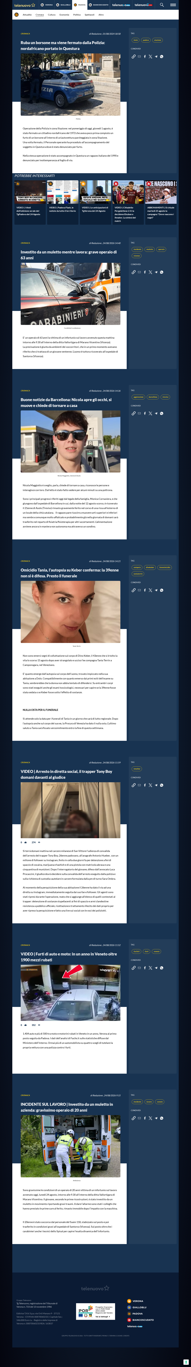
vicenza (137, 256)
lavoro (149, 1102)
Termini (112, 1336)
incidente (137, 249)
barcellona (153, 397)
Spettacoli (89, 14)
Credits (126, 1336)
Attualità (27, 14)
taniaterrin (138, 574)
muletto (149, 249)
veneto (156, 951)
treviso (165, 397)
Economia (64, 14)
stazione (157, 40)
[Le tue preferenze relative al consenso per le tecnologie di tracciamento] (186, 1362)
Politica (77, 14)
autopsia (137, 567)
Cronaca (40, 14)
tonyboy (137, 769)
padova (146, 40)
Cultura (51, 14)
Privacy (105, 1336)
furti (146, 951)
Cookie (119, 1336)
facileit (136, 951)
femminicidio (164, 567)
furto (136, 40)
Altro (101, 14)
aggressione (138, 397)
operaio (161, 249)
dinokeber (150, 567)
